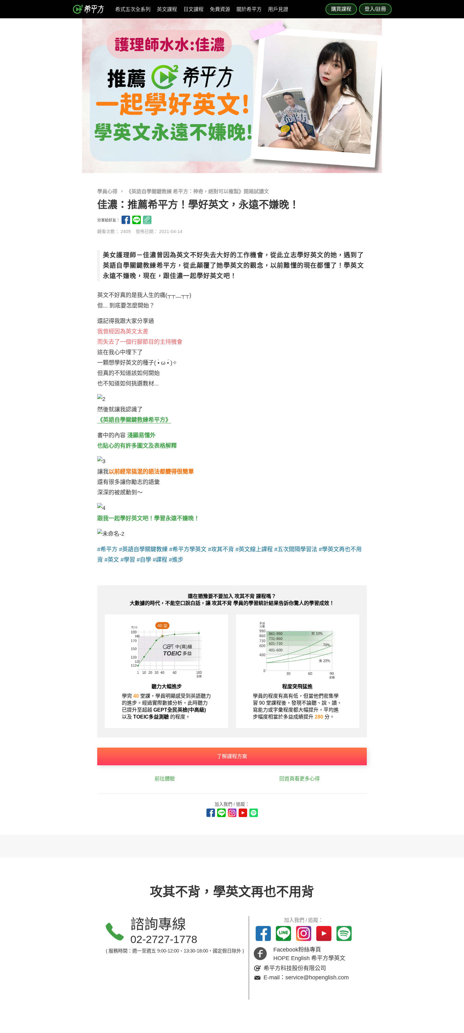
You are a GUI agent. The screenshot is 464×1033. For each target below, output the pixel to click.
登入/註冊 (375, 9)
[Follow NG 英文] (253, 813)
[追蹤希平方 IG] (232, 813)
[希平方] (90, 9)
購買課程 (341, 9)
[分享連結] (147, 220)
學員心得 (108, 191)
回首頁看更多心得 (299, 778)
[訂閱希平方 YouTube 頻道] (243, 813)
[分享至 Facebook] (126, 220)
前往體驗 (165, 778)
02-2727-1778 (163, 939)
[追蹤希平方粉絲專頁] (210, 813)
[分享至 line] (136, 220)
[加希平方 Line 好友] (221, 813)
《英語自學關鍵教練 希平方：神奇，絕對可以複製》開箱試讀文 (197, 191)
